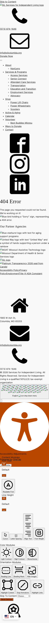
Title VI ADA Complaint (30, 273)
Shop (8, 99)
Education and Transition (23, 89)
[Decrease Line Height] (4, 509)
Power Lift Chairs (19, 102)
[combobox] (24, 391)
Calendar (9, 116)
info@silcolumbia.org (11, 52)
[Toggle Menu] (1, 60)
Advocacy (15, 95)
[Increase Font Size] (4, 464)
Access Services (18, 75)
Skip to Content (8, 1)
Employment (12, 273)
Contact (9, 129)
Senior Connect (18, 78)
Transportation (18, 85)
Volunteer (10, 119)
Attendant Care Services (23, 82)
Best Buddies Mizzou (21, 123)
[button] (1, 400)
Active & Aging (12, 112)
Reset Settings (6, 599)
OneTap (17, 459)
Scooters (15, 109)
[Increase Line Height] (4, 498)
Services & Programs (16, 72)
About (8, 65)
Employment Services (21, 92)
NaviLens (15, 68)
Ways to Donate (13, 126)
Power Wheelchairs (20, 106)
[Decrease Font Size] (4, 475)
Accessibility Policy (10, 270)
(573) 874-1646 (8, 29)
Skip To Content (8, 596)
